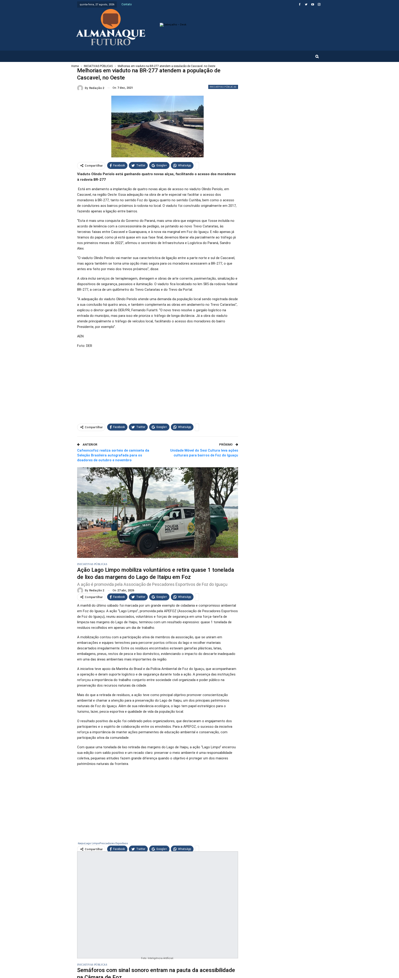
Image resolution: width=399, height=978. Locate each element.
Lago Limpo (92, 843)
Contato (126, 4)
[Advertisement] (157, 384)
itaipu (81, 843)
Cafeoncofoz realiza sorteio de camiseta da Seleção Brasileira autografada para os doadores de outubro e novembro (113, 455)
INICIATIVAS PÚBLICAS (223, 87)
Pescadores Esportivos (114, 843)
